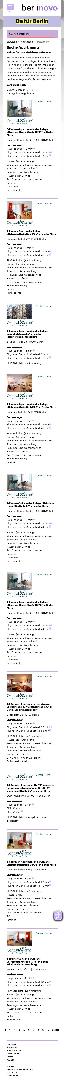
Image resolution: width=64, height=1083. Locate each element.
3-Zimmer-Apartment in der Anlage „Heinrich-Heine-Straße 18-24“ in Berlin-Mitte (30, 132)
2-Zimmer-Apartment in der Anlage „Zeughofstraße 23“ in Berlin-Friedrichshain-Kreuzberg (27, 334)
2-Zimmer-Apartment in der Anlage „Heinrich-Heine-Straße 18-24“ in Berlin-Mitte (30, 605)
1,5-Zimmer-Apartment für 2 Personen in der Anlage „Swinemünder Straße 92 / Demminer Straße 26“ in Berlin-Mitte (30, 788)
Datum (10, 89)
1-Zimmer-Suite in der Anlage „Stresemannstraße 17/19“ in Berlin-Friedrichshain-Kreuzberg (28, 961)
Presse (10, 1056)
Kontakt (10, 1059)
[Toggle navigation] (10, 6)
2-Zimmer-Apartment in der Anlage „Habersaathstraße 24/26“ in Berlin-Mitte (31, 405)
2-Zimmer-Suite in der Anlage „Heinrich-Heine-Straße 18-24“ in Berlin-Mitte (30, 504)
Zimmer (20, 89)
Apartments (27, 41)
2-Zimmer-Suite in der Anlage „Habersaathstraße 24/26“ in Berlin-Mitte (31, 232)
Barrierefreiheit (14, 1050)
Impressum (12, 1047)
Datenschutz (13, 1053)
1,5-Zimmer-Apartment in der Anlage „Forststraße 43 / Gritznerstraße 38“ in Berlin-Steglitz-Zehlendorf (29, 707)
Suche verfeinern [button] (19, 33)
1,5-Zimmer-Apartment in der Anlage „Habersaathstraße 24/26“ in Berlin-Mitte (31, 863)
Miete (31, 89)
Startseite (12, 41)
